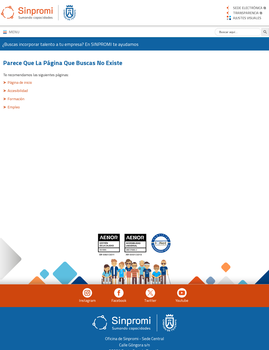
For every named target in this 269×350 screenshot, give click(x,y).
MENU (14, 32)
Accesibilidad (18, 90)
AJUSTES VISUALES (247, 17)
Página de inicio (20, 82)
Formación (16, 99)
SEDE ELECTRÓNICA (247, 7)
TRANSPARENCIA (246, 12)
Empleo (14, 107)
